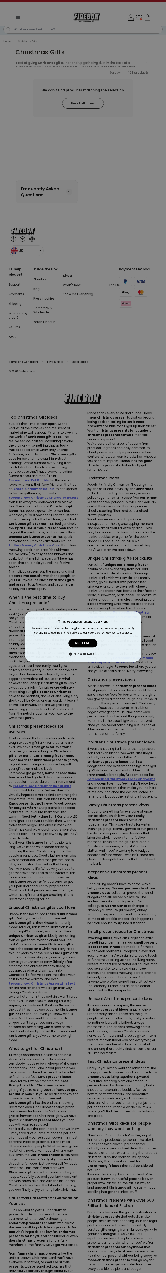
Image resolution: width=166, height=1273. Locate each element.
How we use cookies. (119, 632)
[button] (83, 654)
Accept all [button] (83, 643)
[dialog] (83, 636)
